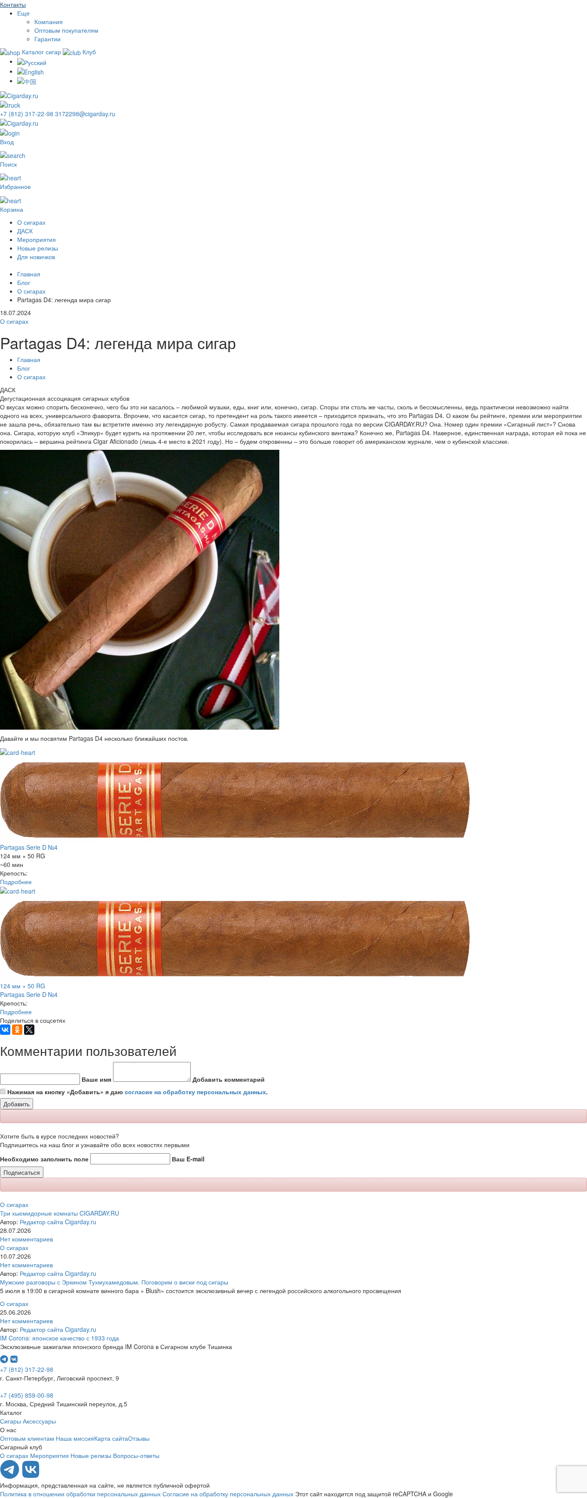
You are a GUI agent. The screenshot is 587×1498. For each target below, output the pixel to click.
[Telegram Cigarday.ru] (10, 1476)
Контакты (13, 4)
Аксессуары (39, 1421)
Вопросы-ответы (136, 1455)
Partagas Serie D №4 (29, 847)
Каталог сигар (41, 51)
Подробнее (16, 881)
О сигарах (31, 222)
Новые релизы (37, 248)
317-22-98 (27, 113)
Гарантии (47, 38)
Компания (48, 21)
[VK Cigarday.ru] (30, 1476)
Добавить (16, 1103)
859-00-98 (26, 1395)
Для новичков (36, 256)
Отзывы (139, 1438)
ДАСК (25, 230)
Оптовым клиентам (27, 1438)
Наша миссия (75, 1438)
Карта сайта (111, 1438)
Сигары (10, 1421)
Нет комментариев (26, 1239)
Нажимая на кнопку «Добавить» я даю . (137, 1091)
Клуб (88, 51)
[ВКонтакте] (5, 1029)
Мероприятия (36, 239)
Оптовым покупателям (66, 30)
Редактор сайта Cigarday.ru (58, 1221)
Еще (23, 13)
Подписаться (21, 1172)
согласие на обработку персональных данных (195, 1091)
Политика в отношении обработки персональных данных (80, 1493)
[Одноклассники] (17, 1029)
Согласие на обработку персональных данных (228, 1493)
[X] (29, 1029)
